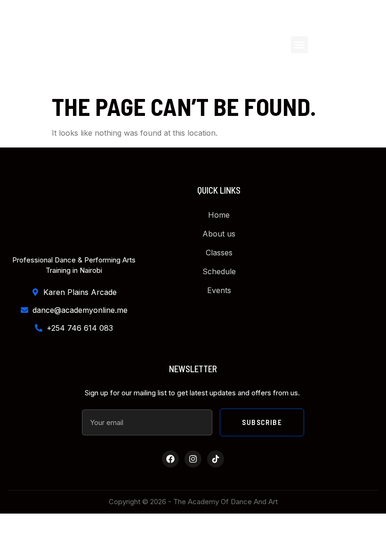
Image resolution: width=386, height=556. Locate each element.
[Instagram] (193, 458)
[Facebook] (170, 458)
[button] (299, 44)
